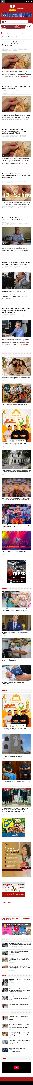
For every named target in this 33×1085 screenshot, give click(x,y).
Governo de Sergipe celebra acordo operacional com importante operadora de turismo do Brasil (19, 967)
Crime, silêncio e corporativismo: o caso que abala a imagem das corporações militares (19, 1042)
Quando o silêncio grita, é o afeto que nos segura (20, 980)
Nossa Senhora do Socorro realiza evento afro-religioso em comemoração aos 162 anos (16, 525)
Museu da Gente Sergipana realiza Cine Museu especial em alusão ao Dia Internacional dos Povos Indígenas (16, 499)
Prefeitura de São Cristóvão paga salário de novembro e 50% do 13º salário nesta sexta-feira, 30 (16, 176)
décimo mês (7, 315)
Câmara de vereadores (10, 267)
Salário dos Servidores (12, 50)
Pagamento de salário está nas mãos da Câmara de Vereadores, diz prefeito (16, 263)
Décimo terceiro (8, 181)
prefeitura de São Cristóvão (8, 317)
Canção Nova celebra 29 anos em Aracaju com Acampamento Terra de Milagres (14, 444)
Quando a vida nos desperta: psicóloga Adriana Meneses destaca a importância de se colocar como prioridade (19, 990)
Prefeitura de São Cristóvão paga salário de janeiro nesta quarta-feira (16, 219)
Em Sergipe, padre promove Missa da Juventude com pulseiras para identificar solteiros (16, 782)
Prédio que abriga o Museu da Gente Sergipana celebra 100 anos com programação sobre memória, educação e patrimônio (16, 471)
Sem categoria (23, 48)
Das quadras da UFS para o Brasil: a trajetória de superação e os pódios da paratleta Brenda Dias (19, 1050)
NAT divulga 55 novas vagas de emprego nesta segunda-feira (14, 683)
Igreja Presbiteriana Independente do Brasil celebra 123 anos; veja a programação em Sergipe (16, 755)
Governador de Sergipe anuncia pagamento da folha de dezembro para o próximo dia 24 (16, 44)
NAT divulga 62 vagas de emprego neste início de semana (15, 632)
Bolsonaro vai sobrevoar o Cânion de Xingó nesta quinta (18, 952)
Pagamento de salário (18, 49)
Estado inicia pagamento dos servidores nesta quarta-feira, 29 (16, 87)
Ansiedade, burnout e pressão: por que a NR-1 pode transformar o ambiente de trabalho (19, 1018)
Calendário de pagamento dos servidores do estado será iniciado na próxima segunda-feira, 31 (15, 131)
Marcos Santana (13, 315)
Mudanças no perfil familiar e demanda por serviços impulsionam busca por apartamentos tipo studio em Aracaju (19, 1026)
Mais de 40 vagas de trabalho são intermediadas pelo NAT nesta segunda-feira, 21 (16, 659)
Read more (24, 76)
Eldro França (7, 223)
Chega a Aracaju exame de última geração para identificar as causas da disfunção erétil (20, 998)
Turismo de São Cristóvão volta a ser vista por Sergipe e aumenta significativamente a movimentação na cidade (20, 945)
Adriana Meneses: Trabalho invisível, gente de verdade (18, 1005)
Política (17, 48)
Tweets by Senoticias (7, 902)
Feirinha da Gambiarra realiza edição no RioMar (14, 404)
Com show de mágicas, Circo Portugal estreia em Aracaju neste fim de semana (14, 552)
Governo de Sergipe (9, 49)
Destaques (13, 48)
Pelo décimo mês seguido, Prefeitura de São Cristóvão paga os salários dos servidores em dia (16, 310)
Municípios (18, 180)
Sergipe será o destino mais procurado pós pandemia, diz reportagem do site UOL (19, 959)
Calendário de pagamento (10, 136)
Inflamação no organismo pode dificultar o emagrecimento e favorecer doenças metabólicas (19, 1034)
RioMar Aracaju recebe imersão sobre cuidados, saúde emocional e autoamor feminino (16, 378)
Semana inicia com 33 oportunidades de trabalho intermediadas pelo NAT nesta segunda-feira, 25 (15, 609)
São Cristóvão (10, 182)
